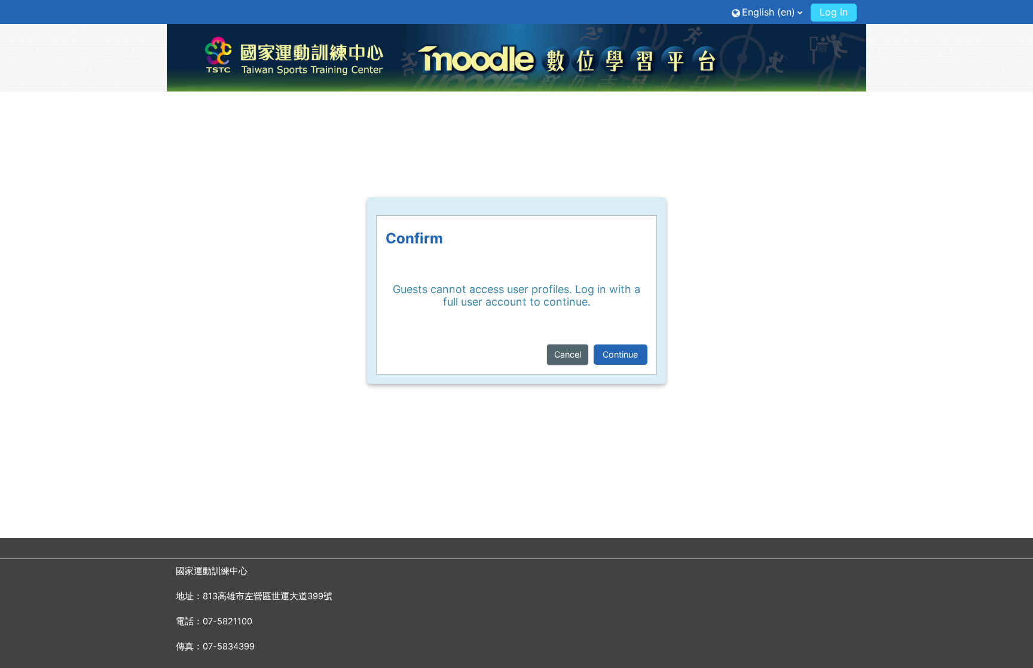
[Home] (516, 57)
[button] (767, 11)
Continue (620, 354)
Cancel (567, 354)
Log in (834, 12)
